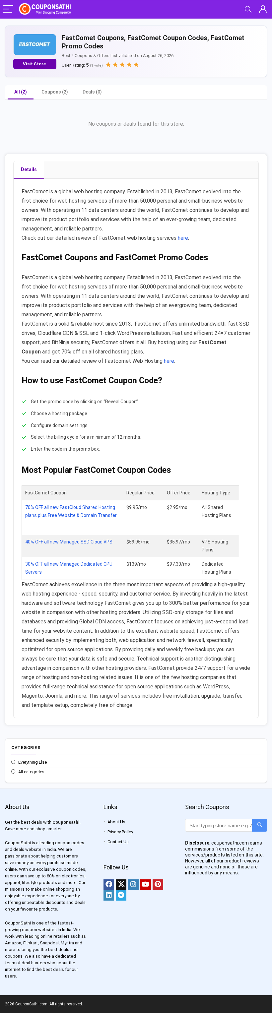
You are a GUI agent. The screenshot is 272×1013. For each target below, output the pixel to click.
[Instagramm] (133, 884)
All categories (31, 771)
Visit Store (35, 63)
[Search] (248, 9)
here (183, 238)
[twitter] (121, 884)
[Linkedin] (108, 895)
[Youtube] (145, 884)
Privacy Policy (120, 831)
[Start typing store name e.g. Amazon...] (259, 825)
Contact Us (118, 841)
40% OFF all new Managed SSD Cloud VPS (68, 541)
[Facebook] (108, 884)
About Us (116, 821)
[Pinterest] (158, 884)
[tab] (29, 170)
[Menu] (8, 9)
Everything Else (32, 762)
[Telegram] (121, 895)
